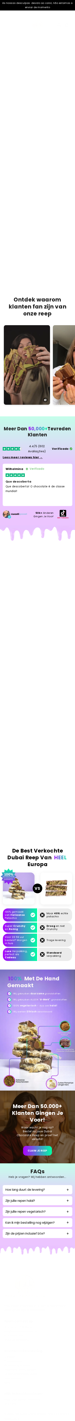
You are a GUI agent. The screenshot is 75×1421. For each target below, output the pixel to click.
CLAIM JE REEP (37, 1150)
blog (7, 1382)
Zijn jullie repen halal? (20, 1201)
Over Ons (10, 1403)
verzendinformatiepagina (20, 1374)
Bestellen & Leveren (17, 1365)
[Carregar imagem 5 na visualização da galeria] (62, 80)
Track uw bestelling (16, 1339)
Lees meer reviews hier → (23, 457)
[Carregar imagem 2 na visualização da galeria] (27, 80)
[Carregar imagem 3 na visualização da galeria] (39, 80)
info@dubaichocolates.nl (20, 1331)
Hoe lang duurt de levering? (25, 1190)
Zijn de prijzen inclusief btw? (25, 1233)
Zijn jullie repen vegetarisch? (25, 1212)
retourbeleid (12, 1378)
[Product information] (65, 200)
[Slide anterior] (7, 82)
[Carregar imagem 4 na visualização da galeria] (51, 80)
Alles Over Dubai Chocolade (22, 1399)
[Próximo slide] (68, 82)
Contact (9, 1357)
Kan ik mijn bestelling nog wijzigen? (30, 1223)
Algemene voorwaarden (20, 1369)
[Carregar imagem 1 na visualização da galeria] (16, 80)
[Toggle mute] (45, 400)
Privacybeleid (13, 1361)
